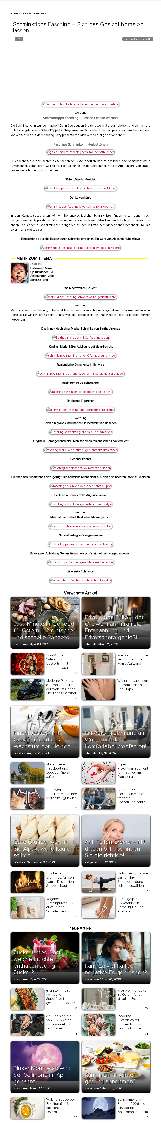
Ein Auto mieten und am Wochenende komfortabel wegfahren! (115, 739)
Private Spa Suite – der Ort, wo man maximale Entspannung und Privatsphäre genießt (114, 627)
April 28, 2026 (39, 979)
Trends (26, 13)
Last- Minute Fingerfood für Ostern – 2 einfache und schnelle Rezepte (44, 630)
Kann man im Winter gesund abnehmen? (110, 1078)
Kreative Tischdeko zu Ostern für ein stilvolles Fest (131, 994)
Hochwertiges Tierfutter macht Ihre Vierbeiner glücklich (61, 794)
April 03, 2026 (40, 644)
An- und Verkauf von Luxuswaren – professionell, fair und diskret (60, 1022)
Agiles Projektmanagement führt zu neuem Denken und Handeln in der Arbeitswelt (132, 774)
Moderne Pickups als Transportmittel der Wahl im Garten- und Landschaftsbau (61, 687)
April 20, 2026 (111, 979)
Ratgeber (91, 862)
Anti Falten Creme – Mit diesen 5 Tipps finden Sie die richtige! (115, 848)
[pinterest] (47, 106)
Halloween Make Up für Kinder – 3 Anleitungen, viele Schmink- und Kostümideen (42, 275)
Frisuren (40, 13)
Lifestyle (91, 644)
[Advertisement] (80, 71)
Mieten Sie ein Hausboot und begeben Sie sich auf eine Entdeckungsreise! (60, 772)
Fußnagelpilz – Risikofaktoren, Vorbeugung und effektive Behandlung (130, 907)
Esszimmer (21, 644)
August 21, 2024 (38, 753)
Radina (128, 39)
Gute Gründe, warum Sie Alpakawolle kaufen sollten (44, 848)
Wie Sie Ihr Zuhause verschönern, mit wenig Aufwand (132, 659)
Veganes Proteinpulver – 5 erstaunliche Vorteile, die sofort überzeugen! (60, 907)
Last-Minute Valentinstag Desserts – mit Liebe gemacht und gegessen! (61, 663)
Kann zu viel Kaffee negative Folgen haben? (116, 969)
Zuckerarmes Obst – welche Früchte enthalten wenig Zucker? (40, 962)
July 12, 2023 (107, 862)
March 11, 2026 (108, 644)
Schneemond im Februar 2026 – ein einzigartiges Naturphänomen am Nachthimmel (132, 1107)
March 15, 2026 (112, 1088)
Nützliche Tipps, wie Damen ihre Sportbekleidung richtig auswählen (132, 879)
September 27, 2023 (41, 862)
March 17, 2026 (40, 1088)
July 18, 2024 (107, 753)
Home (14, 13)
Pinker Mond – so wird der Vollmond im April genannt (42, 1075)
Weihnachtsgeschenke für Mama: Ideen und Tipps (134, 685)
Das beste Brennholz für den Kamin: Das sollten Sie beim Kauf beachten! (60, 881)
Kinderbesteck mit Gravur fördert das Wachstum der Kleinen (42, 739)
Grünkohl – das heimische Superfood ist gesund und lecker (60, 996)
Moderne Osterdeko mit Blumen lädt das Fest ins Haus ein (130, 1022)
